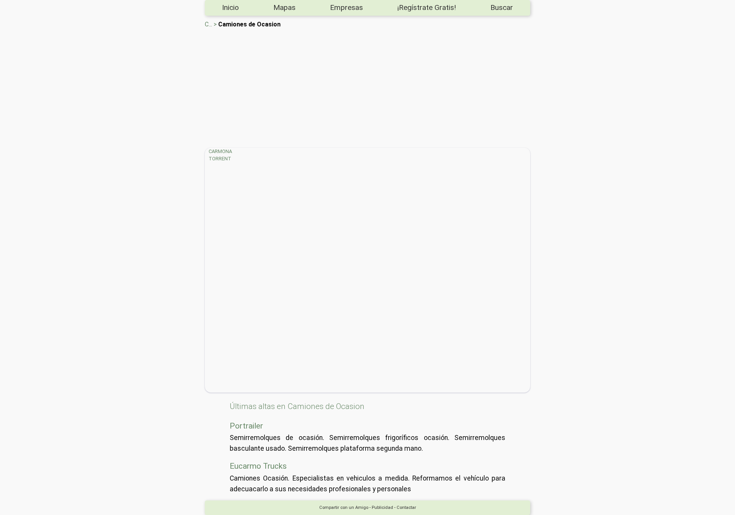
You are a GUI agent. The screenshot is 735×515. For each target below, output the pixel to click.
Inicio (230, 7)
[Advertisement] (434, 86)
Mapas (284, 7)
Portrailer (246, 425)
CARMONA (220, 151)
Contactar (406, 507)
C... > (211, 24)
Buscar (501, 7)
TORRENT (220, 158)
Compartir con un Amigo (343, 507)
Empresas (346, 7)
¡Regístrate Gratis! (426, 7)
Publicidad (382, 507)
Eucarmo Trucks (258, 466)
